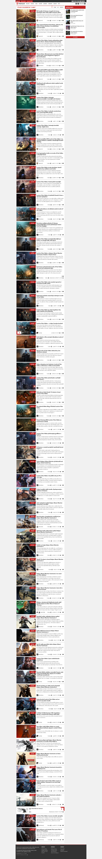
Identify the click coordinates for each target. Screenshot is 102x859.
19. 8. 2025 (55, 191)
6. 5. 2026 (55, 149)
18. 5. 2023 (55, 416)
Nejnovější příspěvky (62, 849)
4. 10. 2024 (55, 249)
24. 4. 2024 (55, 291)
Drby (33, 420)
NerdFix (43, 852)
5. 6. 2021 (56, 541)
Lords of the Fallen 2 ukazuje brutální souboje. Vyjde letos (48, 126)
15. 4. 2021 (55, 598)
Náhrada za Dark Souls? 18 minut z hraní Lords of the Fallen (49, 392)
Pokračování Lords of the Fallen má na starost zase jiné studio (48, 700)
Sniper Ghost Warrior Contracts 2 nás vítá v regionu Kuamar (50, 588)
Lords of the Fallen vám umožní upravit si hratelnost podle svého (49, 282)
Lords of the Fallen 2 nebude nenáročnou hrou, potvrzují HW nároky (49, 111)
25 (61, 65)
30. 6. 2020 (55, 681)
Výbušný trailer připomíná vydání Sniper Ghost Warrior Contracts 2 (49, 531)
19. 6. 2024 (56, 278)
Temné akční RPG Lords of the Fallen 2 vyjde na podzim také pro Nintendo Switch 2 (50, 70)
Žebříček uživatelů (63, 851)
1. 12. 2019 (56, 791)
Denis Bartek (40, 526)
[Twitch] (74, 1)
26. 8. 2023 (55, 360)
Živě (59, 3)
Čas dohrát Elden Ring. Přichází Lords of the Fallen (50, 407)
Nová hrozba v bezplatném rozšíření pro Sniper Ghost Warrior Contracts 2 (49, 517)
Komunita (50, 3)
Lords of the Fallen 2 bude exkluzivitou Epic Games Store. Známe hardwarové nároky (50, 41)
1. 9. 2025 (55, 50)
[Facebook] (77, 1)
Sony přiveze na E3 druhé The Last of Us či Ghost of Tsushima (49, 830)
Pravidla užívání (54, 850)
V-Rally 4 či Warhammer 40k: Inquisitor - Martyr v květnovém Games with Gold (49, 713)
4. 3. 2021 (55, 626)
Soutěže (40, 3)
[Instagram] (75, 1)
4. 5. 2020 (56, 736)
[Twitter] (79, 1)
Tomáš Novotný (41, 825)
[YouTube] (72, 1)
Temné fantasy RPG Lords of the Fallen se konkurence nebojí (49, 420)
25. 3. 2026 (55, 107)
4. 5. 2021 (56, 569)
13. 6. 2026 (55, 79)
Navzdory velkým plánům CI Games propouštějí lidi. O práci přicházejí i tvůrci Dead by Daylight (49, 224)
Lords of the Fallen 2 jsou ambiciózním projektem (48, 659)
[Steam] (82, 1)
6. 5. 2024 (55, 262)
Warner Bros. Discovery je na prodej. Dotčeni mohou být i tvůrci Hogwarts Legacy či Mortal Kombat (50, 55)
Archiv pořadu (44, 848)
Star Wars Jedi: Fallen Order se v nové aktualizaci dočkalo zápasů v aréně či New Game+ (49, 728)
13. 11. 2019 (55, 804)
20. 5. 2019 (55, 825)
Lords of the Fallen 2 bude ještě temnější (49, 182)
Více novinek (75, 37)
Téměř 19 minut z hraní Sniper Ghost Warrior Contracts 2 (50, 560)
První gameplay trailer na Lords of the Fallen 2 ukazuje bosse (50, 153)
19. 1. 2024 (56, 234)
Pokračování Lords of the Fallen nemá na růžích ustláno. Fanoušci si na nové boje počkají (49, 782)
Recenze (32, 3)
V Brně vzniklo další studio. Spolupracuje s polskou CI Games (49, 490)
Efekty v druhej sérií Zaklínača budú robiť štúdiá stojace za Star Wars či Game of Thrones (49, 603)
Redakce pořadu (45, 850)
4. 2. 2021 (55, 654)
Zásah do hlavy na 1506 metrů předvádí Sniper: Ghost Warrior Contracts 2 (48, 686)
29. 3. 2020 (56, 749)
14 (61, 219)
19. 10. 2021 (55, 498)
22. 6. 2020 (55, 763)
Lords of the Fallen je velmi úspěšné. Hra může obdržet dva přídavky (49, 310)
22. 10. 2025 (55, 65)
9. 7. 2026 (55, 20)
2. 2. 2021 (56, 640)
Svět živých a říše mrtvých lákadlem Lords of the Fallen (50, 337)
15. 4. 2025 (55, 219)
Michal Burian (40, 50)
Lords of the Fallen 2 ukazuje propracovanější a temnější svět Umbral (48, 98)
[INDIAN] (20, 3)
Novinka (32, 11)
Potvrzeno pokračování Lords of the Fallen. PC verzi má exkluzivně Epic (49, 267)
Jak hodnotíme (54, 851)
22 (61, 262)
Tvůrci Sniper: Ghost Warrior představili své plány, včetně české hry (50, 462)
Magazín (27, 3)
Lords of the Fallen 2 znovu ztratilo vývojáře (50, 816)
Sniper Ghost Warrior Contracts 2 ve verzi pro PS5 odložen (49, 574)
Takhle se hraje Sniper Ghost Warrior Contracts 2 (48, 545)
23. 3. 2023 (55, 443)
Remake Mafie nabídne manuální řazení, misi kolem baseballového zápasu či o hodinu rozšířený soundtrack (50, 673)
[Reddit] (84, 1)
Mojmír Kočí (40, 20)
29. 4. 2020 (55, 722)
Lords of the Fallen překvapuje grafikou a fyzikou (49, 434)
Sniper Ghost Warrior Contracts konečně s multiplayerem (49, 767)
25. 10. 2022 (55, 471)
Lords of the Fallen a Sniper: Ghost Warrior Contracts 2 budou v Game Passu (49, 253)
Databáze (45, 3)
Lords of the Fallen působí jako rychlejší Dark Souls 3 (48, 378)
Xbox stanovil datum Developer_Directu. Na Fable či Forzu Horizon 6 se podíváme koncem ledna (50, 26)
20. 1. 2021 (55, 612)
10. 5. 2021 (55, 584)
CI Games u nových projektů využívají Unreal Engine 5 (50, 447)
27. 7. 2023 (55, 402)
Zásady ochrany (54, 848)
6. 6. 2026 (56, 135)
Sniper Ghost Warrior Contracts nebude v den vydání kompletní (49, 795)
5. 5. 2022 (55, 457)
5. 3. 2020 (55, 776)
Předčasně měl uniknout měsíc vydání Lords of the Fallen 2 (50, 83)
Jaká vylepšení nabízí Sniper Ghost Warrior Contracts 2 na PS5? (49, 503)
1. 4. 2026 (56, 93)
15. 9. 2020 (56, 695)
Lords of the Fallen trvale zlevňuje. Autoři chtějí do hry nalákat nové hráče (49, 168)
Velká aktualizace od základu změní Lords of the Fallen (50, 209)
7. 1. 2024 (56, 305)
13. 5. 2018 (56, 839)
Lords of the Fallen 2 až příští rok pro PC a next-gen (49, 476)
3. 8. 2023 (55, 388)
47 (61, 50)
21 (61, 319)
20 (61, 373)
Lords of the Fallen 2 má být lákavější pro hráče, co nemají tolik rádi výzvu (49, 239)
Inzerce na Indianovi (55, 852)
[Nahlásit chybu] (27, 854)
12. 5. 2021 (55, 555)
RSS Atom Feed (44, 851)
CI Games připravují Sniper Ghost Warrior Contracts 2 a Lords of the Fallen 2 (49, 740)
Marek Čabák (42, 612)
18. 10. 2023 (55, 333)
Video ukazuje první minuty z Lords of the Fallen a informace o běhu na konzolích (49, 364)
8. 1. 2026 (55, 36)
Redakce (55, 3)
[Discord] (80, 1)
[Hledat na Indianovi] (76, 4)
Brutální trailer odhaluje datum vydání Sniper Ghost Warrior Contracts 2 (48, 617)
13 (61, 191)
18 (61, 121)
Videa (36, 3)
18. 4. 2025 (55, 204)
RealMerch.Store (29, 1)
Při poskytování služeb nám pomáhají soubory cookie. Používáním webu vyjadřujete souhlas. (26, 851)
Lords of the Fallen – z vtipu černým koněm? (50, 323)
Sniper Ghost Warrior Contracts (36, 808)
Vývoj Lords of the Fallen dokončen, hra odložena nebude (48, 351)
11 (61, 79)
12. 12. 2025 (55, 163)
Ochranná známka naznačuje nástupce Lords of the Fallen (50, 296)
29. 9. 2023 (56, 346)
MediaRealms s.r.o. (20, 853)
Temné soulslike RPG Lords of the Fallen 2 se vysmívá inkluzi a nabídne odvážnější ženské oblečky (50, 140)
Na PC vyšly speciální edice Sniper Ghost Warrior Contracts (49, 644)
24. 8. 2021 (56, 512)
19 (61, 177)
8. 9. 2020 (56, 708)
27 (61, 149)
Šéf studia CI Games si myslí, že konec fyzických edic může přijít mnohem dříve (49, 11)
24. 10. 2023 (55, 319)
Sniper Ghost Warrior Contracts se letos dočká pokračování (49, 754)
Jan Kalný (40, 333)
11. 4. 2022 (55, 485)
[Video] (26, 158)
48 (61, 20)
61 (61, 36)
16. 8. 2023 (55, 373)
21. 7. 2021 (55, 526)
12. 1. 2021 (56, 668)
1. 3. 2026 (56, 121)
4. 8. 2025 (55, 177)
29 (61, 249)
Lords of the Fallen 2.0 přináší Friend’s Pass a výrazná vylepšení (50, 196)
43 (61, 333)
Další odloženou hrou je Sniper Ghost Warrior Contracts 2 (48, 631)
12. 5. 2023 (56, 429)
